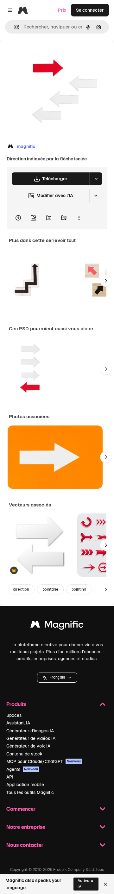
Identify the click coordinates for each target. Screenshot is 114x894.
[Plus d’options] (79, 217)
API (9, 777)
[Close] (105, 884)
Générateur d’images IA (30, 731)
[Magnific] (57, 626)
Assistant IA (18, 723)
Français (57, 677)
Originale (42, 54)
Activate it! (85, 883)
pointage (50, 589)
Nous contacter (24, 844)
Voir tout (66, 240)
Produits (16, 704)
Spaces (14, 715)
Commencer (20, 808)
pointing (79, 589)
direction (21, 589)
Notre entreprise (25, 826)
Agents (22, 769)
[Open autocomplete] (14, 27)
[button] (57, 678)
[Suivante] (105, 281)
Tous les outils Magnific (30, 792)
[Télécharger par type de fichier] (96, 178)
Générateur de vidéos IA (30, 738)
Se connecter (90, 10)
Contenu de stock (24, 754)
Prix (62, 10)
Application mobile (25, 784)
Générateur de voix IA (28, 746)
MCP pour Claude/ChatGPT (43, 761)
